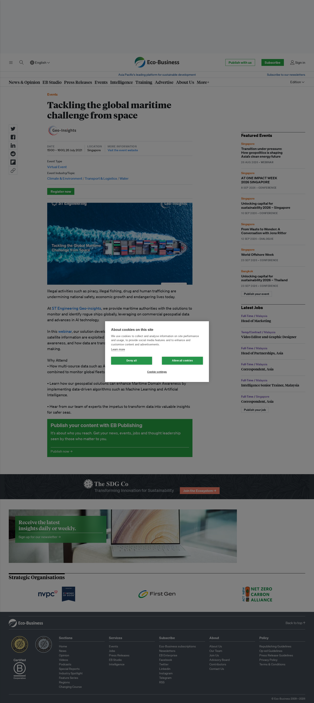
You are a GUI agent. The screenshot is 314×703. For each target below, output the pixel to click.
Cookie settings (157, 371)
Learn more (118, 349)
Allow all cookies (182, 360)
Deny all (131, 360)
